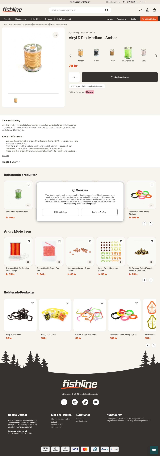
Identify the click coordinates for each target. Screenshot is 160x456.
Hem (5, 24)
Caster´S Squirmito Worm (85, 334)
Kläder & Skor (35, 19)
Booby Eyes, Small (48, 334)
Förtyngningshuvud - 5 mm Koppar (79, 269)
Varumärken (122, 19)
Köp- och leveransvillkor (61, 419)
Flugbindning (20, 19)
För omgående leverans (93, 86)
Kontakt (79, 418)
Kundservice (112, 2)
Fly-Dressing (74, 32)
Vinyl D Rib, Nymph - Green (17, 211)
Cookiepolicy (90, 203)
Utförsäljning (150, 19)
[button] (139, 2)
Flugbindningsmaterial (41, 24)
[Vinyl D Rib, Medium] (16, 100)
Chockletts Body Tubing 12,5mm (139, 212)
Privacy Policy (70, 203)
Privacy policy (57, 424)
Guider (133, 19)
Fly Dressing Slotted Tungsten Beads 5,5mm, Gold (141, 269)
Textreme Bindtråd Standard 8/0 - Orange (17, 269)
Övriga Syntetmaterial (58, 24)
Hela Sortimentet (64, 19)
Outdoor (48, 19)
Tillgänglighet (56, 427)
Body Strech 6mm (13, 334)
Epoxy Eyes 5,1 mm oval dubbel (108, 269)
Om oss (54, 422)
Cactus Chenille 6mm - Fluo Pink (48, 269)
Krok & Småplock (15, 24)
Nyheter (110, 19)
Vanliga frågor (81, 421)
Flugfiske (7, 19)
